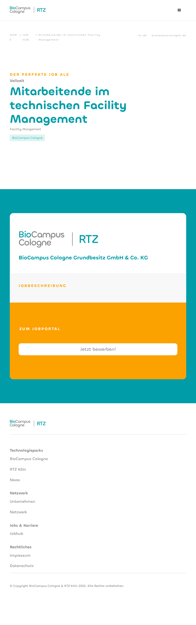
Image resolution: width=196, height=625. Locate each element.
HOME (13, 37)
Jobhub (16, 533)
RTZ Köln (18, 469)
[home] (28, 10)
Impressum (20, 555)
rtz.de (142, 35)
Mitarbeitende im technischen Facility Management (69, 37)
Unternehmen (22, 501)
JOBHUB (26, 37)
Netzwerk (18, 511)
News (15, 479)
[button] (179, 10)
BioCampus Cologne (29, 458)
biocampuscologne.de (169, 35)
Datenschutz (22, 565)
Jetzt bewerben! (98, 349)
